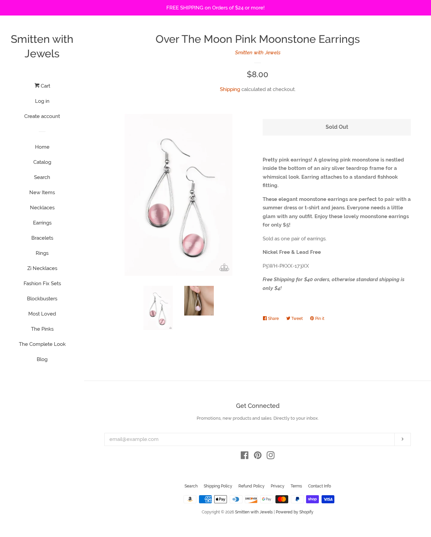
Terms (296, 486)
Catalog (42, 162)
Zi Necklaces (42, 268)
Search (42, 177)
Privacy (278, 486)
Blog (42, 359)
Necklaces (42, 208)
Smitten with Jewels (42, 46)
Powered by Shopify (294, 512)
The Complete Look (42, 344)
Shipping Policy (218, 486)
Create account (42, 116)
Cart (44, 86)
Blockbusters (42, 299)
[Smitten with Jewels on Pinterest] (258, 457)
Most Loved (42, 314)
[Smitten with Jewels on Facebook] (244, 457)
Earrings (42, 223)
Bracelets (42, 238)
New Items (42, 192)
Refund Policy (251, 486)
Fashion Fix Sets (42, 283)
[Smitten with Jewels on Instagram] (271, 457)
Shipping (230, 89)
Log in (42, 101)
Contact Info (319, 486)
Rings (42, 253)
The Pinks (42, 329)
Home (42, 147)
